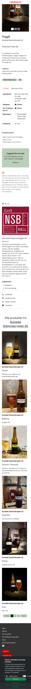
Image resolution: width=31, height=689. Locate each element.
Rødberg (5, 418)
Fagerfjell (6, 515)
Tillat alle (15, 679)
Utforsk (4, 631)
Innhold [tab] (6, 88)
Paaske (5, 370)
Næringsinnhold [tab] (16, 88)
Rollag (5, 561)
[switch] (24, 676)
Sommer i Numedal (10, 464)
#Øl (20, 79)
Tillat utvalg (15, 683)
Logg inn (15, 162)
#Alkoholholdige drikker (9, 79)
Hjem (3, 628)
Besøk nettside (10, 302)
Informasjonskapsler (9, 643)
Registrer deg (7, 656)
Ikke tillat (15, 686)
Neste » (24, 615)
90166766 (8, 294)
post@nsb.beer (10, 298)
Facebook (8, 305)
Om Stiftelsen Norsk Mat (10, 637)
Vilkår (4, 640)
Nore (4, 607)
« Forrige (6, 615)
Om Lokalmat (6, 634)
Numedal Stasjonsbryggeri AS (12, 40)
